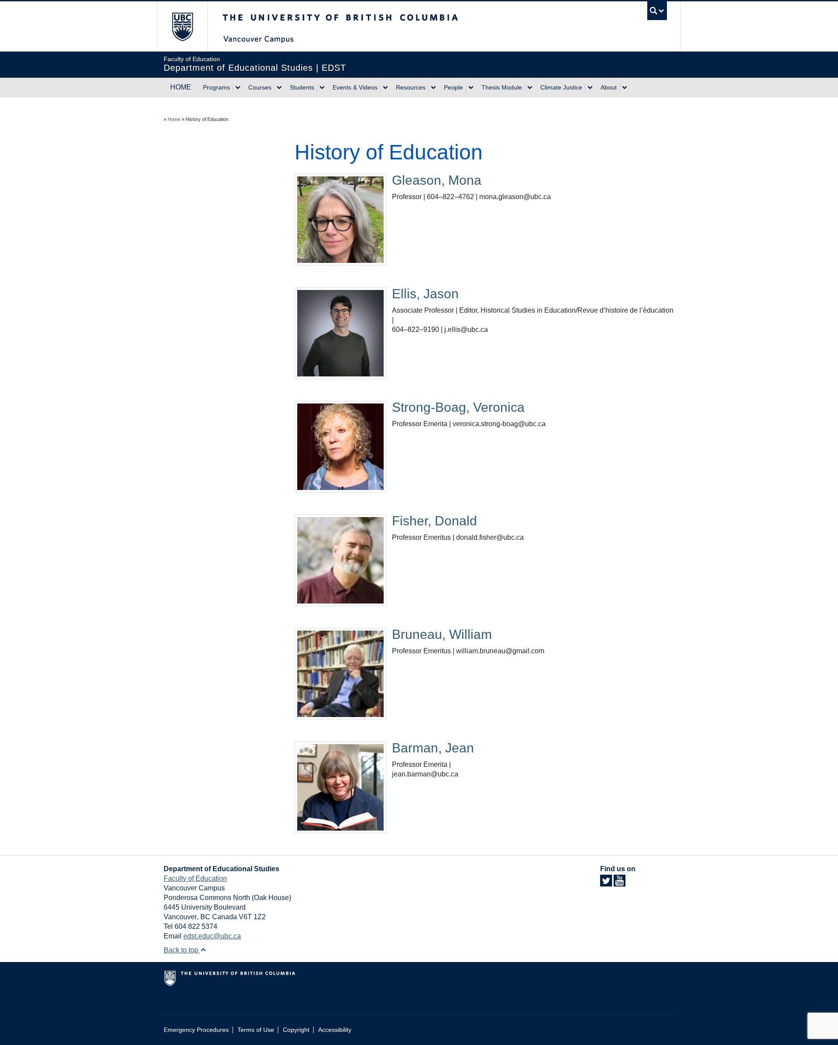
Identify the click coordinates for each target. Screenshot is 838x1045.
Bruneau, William (443, 634)
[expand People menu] (471, 88)
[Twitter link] (606, 883)
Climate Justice (561, 87)
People (453, 87)
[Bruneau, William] (340, 673)
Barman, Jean (433, 748)
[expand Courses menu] (279, 88)
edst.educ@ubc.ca (212, 936)
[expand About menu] (624, 88)
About (609, 87)
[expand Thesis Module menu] (530, 88)
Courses (259, 87)
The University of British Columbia (182, 26)
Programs (216, 87)
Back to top (182, 950)
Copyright (296, 1030)
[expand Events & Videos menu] (385, 88)
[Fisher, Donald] (340, 559)
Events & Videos (355, 87)
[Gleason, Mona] (340, 219)
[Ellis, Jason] (340, 332)
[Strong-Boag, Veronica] (340, 446)
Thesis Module (501, 87)
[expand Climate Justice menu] (590, 88)
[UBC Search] (657, 10)
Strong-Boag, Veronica (458, 407)
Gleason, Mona (436, 180)
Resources (411, 87)
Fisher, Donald (434, 521)
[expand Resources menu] (433, 88)
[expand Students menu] (322, 88)
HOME (180, 87)
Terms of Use (255, 1030)
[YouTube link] (619, 883)
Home (174, 119)
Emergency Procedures (196, 1030)
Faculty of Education (195, 878)
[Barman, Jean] (340, 786)
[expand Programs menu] (238, 88)
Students (302, 87)
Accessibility (334, 1030)
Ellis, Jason (425, 293)
